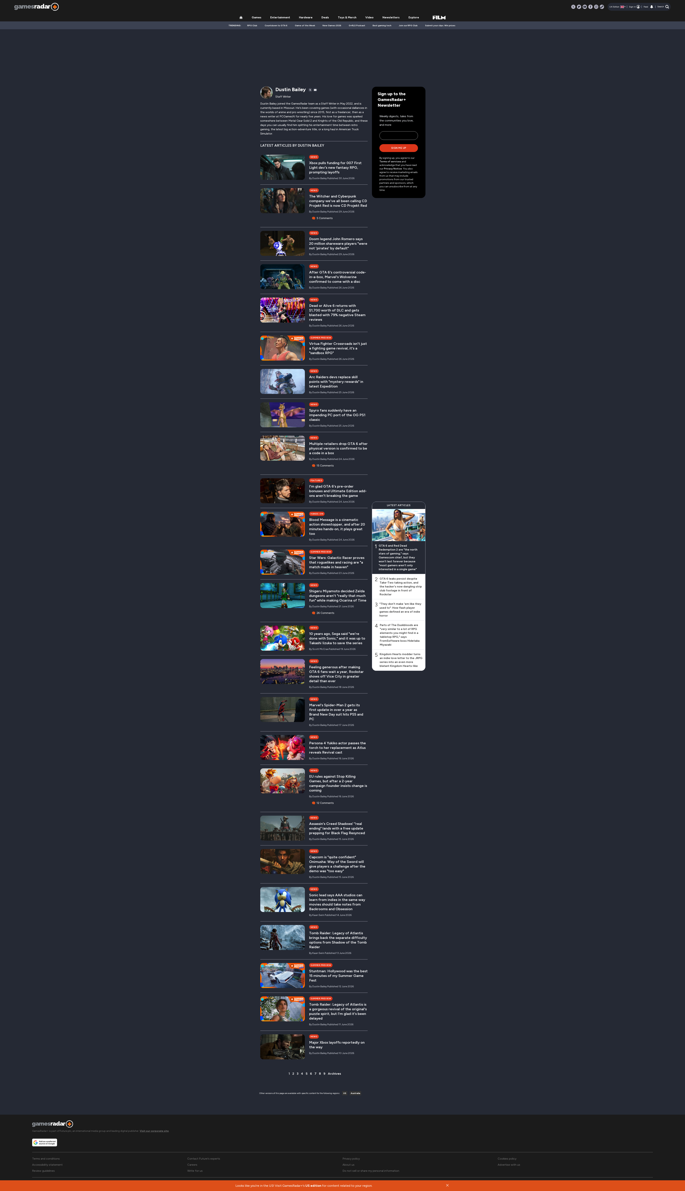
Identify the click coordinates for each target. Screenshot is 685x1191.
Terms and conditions (46, 1158)
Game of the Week (305, 25)
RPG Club (252, 25)
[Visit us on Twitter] (573, 7)
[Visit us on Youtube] (585, 7)
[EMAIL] (315, 90)
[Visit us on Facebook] (590, 7)
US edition (313, 1186)
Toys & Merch (347, 17)
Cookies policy (507, 1158)
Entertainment (280, 17)
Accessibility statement (47, 1164)
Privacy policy (351, 1158)
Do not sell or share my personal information (370, 1170)
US (344, 1093)
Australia (355, 1093)
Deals (325, 17)
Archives (334, 1074)
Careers (192, 1164)
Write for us (195, 1170)
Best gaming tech (382, 25)
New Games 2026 (332, 25)
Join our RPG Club (408, 25)
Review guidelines (43, 1170)
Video (369, 17)
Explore (414, 17)
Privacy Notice (393, 168)
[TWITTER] (310, 90)
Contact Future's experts (203, 1158)
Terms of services (390, 161)
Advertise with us (509, 1164)
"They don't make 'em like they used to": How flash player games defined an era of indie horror (400, 609)
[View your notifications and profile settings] (651, 6)
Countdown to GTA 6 (276, 25)
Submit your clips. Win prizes (440, 25)
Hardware (306, 17)
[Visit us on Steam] (602, 7)
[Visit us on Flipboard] (579, 7)
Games (256, 17)
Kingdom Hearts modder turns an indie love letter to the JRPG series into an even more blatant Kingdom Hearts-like (401, 660)
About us (348, 1164)
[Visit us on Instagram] (596, 7)
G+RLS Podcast (357, 25)
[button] (663, 7)
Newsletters (391, 17)
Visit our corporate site (154, 1130)
